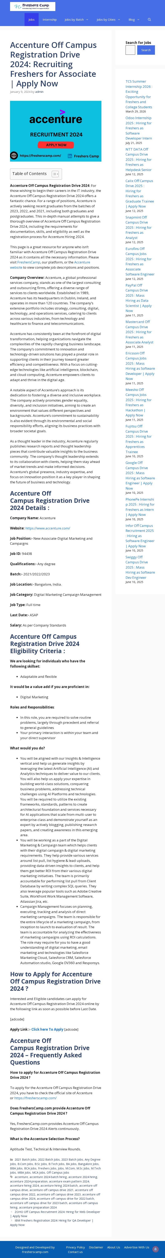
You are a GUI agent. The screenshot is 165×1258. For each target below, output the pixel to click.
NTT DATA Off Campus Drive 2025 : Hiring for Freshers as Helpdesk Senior (139, 159)
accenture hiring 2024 (24, 1185)
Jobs (32, 19)
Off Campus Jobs (58, 1172)
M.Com (70, 1168)
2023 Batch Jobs (72, 1159)
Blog (132, 19)
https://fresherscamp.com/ (35, 1098)
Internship (50, 19)
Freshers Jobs (47, 1168)
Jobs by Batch (74, 19)
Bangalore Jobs (88, 1164)
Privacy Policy (75, 1247)
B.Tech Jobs (56, 1164)
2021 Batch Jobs (25, 1159)
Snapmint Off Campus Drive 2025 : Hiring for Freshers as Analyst (139, 227)
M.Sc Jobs (82, 1168)
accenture (21, 1177)
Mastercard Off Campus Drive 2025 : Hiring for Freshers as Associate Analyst (139, 331)
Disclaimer (96, 1247)
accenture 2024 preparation (28, 1181)
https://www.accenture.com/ (47, 528)
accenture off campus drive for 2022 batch (65, 1198)
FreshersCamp (28, 262)
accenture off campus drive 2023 (59, 1194)
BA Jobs (71, 1164)
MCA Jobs (38, 1172)
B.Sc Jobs (41, 1164)
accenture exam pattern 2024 (69, 1181)
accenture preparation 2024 (38, 1207)
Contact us (75, 1252)
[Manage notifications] (155, 1249)
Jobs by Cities (106, 19)
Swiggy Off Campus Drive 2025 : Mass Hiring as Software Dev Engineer (140, 567)
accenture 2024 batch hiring (48, 1177)
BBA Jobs (16, 1168)
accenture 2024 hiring (82, 1177)
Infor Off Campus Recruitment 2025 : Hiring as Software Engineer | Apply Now (140, 535)
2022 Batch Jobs (49, 1159)
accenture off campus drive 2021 (51, 1190)
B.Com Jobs (25, 1164)
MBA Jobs (24, 1172)
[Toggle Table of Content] (53, 174)
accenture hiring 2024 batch (59, 1185)
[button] (149, 19)
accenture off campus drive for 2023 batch (38, 1203)
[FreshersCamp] (32, 6)
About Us (113, 1247)
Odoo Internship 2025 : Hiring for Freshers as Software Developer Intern (139, 128)
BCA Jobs (30, 1168)
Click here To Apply (47, 1029)
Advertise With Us (136, 1247)
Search (146, 50)
